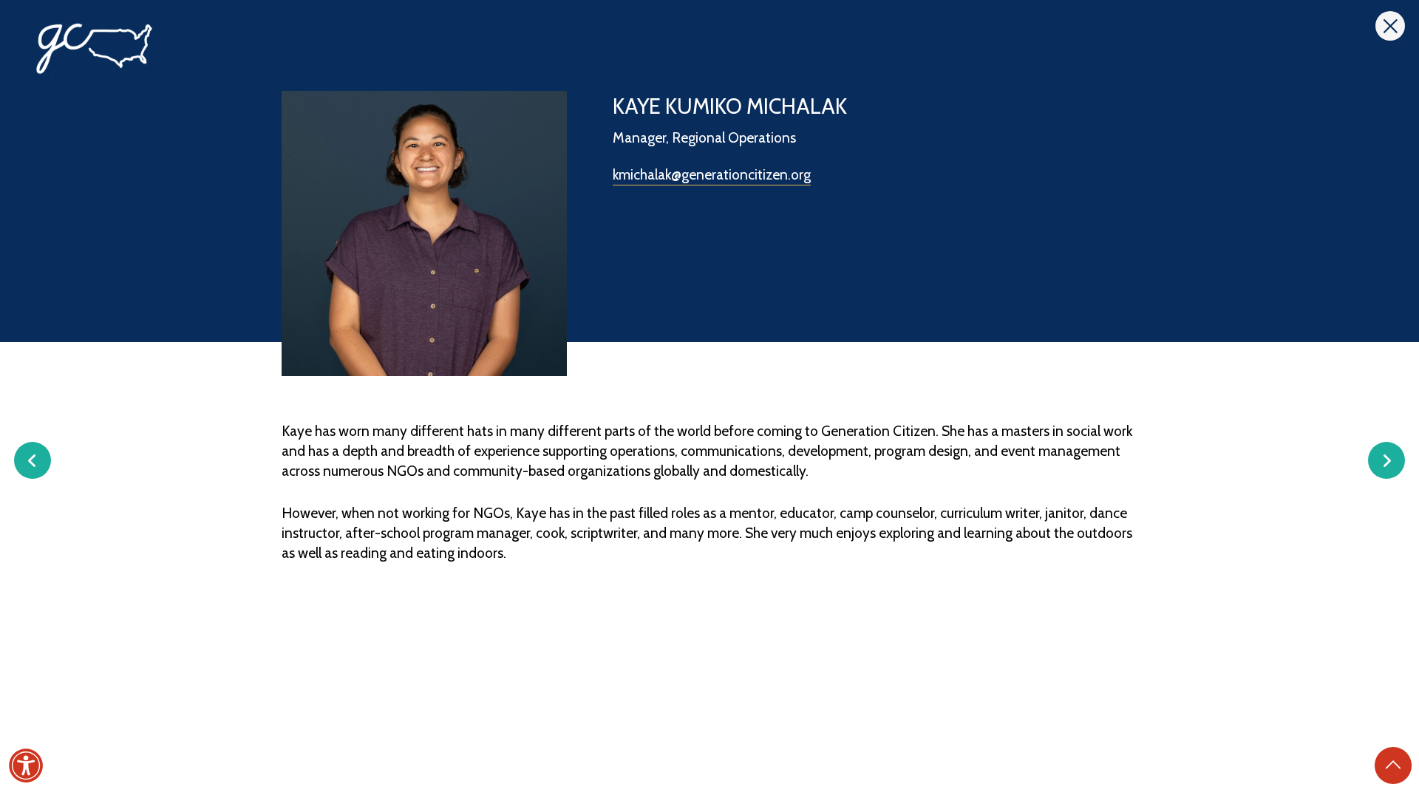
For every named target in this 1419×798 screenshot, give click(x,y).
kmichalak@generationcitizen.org (712, 174)
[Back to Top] (1393, 765)
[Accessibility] (25, 765)
